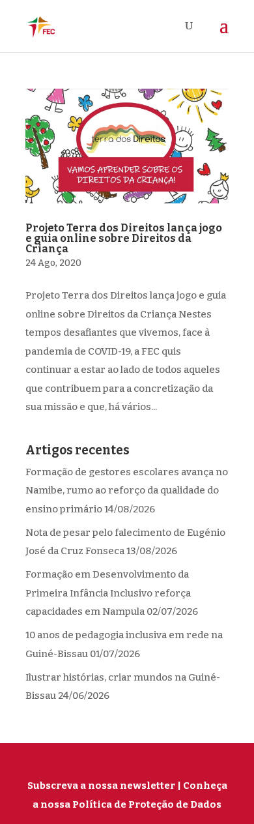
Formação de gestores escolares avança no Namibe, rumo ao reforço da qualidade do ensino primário (126, 490)
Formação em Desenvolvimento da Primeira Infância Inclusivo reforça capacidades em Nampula (108, 592)
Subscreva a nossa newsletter (101, 785)
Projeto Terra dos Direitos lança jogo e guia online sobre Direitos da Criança (123, 238)
